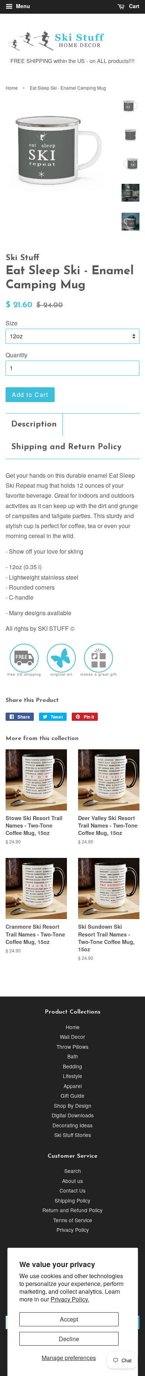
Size (11, 323)
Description (34, 424)
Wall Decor (72, 1036)
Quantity (17, 355)
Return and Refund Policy (72, 1210)
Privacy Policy (73, 1229)
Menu (22, 6)
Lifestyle (72, 1076)
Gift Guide (72, 1095)
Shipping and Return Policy (66, 447)
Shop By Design (72, 1105)
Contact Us (72, 1190)
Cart (133, 6)
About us (72, 1180)
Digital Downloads (73, 1115)
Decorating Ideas (72, 1125)
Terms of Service (72, 1220)
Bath (72, 1056)
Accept (69, 1319)
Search (72, 1170)
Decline (69, 1338)
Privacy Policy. (70, 1299)
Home (12, 87)
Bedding (72, 1066)
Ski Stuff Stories (72, 1134)
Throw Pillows (72, 1046)
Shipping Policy (72, 1200)
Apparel (73, 1086)
